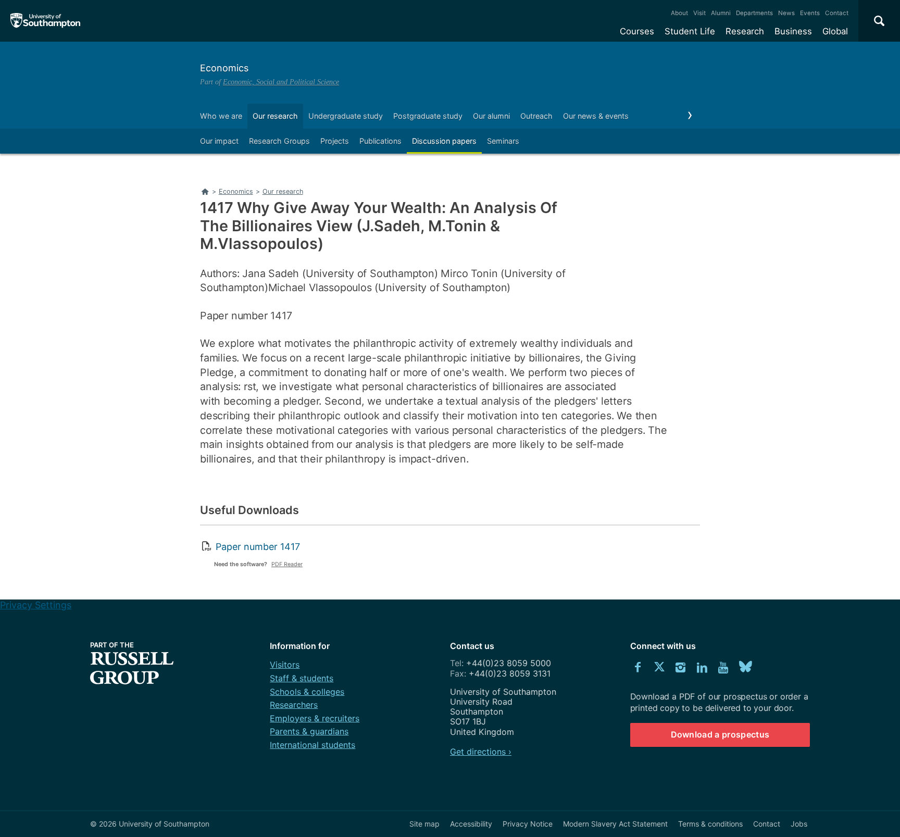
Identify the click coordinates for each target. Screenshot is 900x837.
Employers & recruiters (314, 718)
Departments (754, 13)
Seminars (503, 140)
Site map (424, 823)
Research (745, 31)
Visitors (284, 664)
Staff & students (301, 678)
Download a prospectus (720, 734)
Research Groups (279, 140)
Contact (836, 13)
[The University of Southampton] (45, 21)
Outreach (536, 115)
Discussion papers (444, 140)
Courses (637, 31)
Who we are (221, 115)
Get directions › (480, 751)
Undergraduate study (345, 115)
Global (835, 31)
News (786, 13)
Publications (380, 140)
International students (312, 745)
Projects (334, 140)
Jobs (799, 823)
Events (810, 13)
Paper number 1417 (258, 546)
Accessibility (471, 823)
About (679, 13)
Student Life (690, 31)
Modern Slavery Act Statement (615, 823)
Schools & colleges (307, 691)
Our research (275, 115)
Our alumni (491, 115)
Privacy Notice (528, 823)
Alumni (721, 13)
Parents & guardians (309, 731)
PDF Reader (287, 564)
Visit (699, 13)
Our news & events (596, 115)
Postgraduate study (428, 115)
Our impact (219, 140)
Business (793, 31)
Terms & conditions (710, 823)
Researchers (294, 704)
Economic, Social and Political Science (281, 82)
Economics (224, 68)
